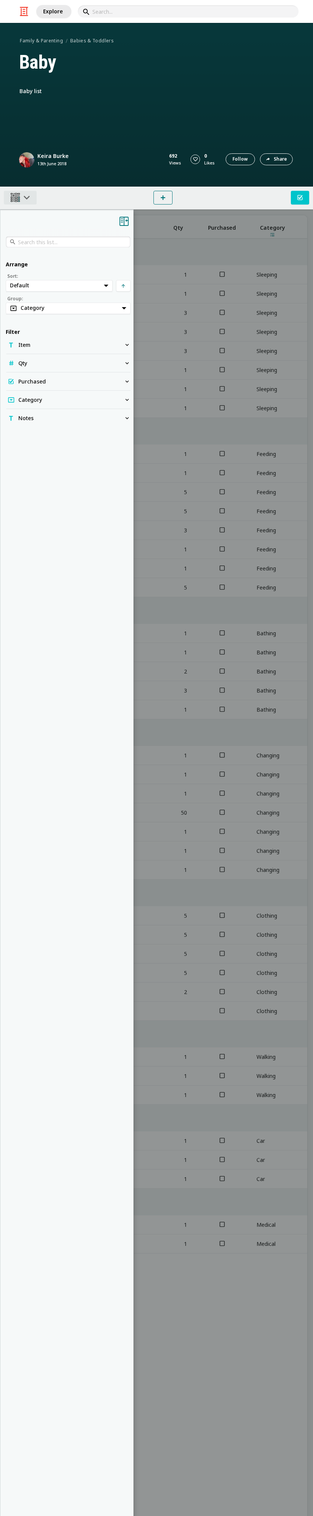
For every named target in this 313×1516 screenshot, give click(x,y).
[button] (195, 159)
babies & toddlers (92, 40)
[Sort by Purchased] (222, 227)
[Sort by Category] (272, 227)
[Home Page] (24, 11)
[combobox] (188, 11)
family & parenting (41, 40)
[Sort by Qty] (178, 227)
